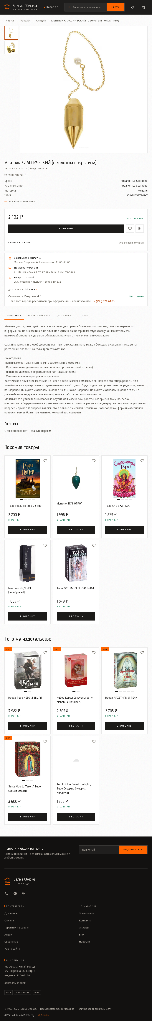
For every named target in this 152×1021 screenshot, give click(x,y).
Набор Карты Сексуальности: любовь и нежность (75, 700)
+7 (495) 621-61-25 (103, 301)
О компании (86, 913)
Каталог (52, 7)
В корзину (66, 228)
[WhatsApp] (15, 893)
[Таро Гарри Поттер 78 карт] (27, 478)
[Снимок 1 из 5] (116, 691)
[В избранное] (130, 228)
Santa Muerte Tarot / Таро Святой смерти (24, 788)
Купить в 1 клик (19, 242)
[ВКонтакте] (24, 893)
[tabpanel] (76, 367)
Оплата (9, 920)
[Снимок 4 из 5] (128, 691)
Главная (9, 20)
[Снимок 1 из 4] (21, 499)
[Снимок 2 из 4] (25, 499)
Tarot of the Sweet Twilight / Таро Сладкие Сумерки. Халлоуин (74, 788)
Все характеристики (22, 201)
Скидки (41, 20)
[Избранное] (132, 7)
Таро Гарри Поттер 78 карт (25, 505)
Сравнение (11, 941)
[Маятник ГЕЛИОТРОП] (76, 478)
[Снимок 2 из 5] (120, 691)
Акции (8, 934)
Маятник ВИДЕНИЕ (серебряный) (20, 590)
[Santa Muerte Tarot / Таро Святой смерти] (27, 759)
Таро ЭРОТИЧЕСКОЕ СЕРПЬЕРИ (75, 588)
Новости (84, 941)
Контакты (85, 920)
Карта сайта (12, 948)
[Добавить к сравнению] (140, 228)
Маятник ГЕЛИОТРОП (69, 503)
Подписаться (133, 849)
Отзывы (84, 927)
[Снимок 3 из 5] (124, 691)
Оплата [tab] (83, 315)
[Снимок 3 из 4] (29, 499)
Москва (31, 289)
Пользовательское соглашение (57, 1008)
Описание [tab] (14, 315)
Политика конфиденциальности (94, 1008)
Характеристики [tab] (39, 315)
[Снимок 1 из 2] (25, 691)
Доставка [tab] (64, 315)
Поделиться (38, 168)
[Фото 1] (11, 32)
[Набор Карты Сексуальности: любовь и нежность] (76, 670)
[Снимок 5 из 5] (132, 691)
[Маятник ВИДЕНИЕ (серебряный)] (27, 563)
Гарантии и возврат (16, 927)
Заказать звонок (15, 983)
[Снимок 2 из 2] (29, 691)
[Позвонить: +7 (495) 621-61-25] (7, 893)
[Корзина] (143, 7)
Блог (82, 934)
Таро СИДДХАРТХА (117, 505)
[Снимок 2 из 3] (27, 780)
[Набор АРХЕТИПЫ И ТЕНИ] (124, 670)
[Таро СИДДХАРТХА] (124, 478)
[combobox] (90, 7)
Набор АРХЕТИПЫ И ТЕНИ (121, 697)
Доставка (10, 913)
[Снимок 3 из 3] (31, 780)
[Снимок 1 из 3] (23, 780)
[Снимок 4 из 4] (33, 499)
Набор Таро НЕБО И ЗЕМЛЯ (25, 697)
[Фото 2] (11, 47)
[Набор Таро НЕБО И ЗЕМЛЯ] (27, 670)
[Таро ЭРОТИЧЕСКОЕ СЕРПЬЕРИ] (76, 563)
